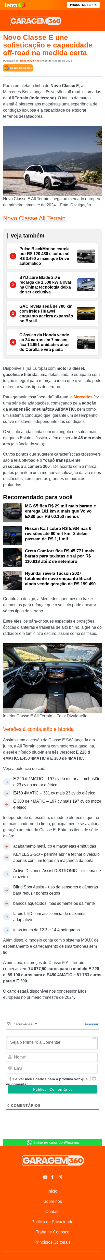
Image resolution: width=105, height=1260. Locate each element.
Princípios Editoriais (52, 1242)
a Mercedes (81, 397)
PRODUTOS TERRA (83, 4)
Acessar (91, 1024)
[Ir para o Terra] (15, 5)
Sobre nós (52, 1201)
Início (52, 1191)
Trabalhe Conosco (52, 1232)
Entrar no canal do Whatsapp (56, 1142)
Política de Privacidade (52, 1222)
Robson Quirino (30, 60)
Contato (52, 1211)
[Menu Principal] (95, 20)
